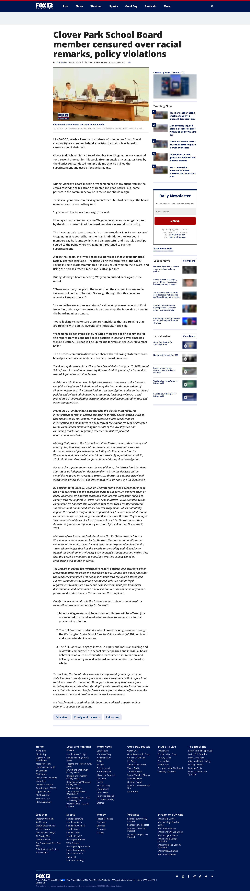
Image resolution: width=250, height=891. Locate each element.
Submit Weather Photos (138, 775)
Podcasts (133, 814)
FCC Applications (44, 802)
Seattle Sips (163, 764)
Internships (41, 781)
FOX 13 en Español (105, 795)
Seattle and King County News (77, 759)
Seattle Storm (72, 829)
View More (189, 260)
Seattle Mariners (74, 822)
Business (101, 825)
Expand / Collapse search (212, 6)
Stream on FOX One (170, 814)
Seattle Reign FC (74, 836)
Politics (100, 761)
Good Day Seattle (138, 746)
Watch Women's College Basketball (169, 846)
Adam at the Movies (136, 764)
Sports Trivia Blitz (74, 853)
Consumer (101, 778)
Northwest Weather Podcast (136, 829)
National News (104, 757)
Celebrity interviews (167, 771)
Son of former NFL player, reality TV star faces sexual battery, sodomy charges (165, 281)
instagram (183, 876)
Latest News (161, 260)
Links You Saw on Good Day (138, 786)
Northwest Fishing (74, 860)
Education (88, 62)
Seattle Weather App (45, 825)
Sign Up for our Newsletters (43, 759)
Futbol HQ (71, 857)
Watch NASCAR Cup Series (170, 831)
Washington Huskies (75, 839)
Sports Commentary (75, 850)
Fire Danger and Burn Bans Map (48, 844)
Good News (102, 792)
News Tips (41, 750)
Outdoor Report (134, 782)
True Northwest (134, 771)
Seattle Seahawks (74, 818)
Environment (103, 789)
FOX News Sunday (105, 799)
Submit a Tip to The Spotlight (197, 773)
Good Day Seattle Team (138, 754)
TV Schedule (41, 770)
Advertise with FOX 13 (46, 788)
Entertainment (103, 768)
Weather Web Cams (45, 818)
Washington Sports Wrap (78, 846)
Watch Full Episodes (197, 754)
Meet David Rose (196, 757)
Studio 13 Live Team (167, 754)
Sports (70, 814)
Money (101, 814)
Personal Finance (105, 818)
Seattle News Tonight (76, 754)
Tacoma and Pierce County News (79, 765)
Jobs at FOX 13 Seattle (46, 777)
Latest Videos (162, 336)
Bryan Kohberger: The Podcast (137, 835)
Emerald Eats (164, 761)
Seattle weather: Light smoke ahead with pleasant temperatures (182, 115)
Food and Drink (104, 771)
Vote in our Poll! (162, 248)
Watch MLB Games (167, 828)
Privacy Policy (178, 234)
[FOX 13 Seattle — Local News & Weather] (45, 6)
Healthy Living (103, 785)
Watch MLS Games (167, 854)
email (211, 876)
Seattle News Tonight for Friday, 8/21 (165, 394)
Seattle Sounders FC (75, 825)
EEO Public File (43, 798)
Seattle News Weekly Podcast (137, 820)
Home (40, 746)
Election (100, 764)
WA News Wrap (104, 754)
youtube (177, 876)
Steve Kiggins (61, 62)
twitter (206, 876)
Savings (100, 832)
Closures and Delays (45, 832)
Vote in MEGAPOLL (136, 757)
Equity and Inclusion (87, 717)
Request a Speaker (44, 784)
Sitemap (100, 802)
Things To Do (133, 768)
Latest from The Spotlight (200, 750)
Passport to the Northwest (170, 768)
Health (100, 782)
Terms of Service (177, 237)
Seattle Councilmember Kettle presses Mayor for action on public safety (164, 307)
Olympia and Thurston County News (76, 777)
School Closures (134, 778)
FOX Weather (42, 852)
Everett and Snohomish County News (77, 771)
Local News (102, 750)
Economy (101, 829)
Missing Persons (196, 764)
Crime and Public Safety (199, 761)
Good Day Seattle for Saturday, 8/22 (163, 343)
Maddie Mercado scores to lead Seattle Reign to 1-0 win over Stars (183, 144)
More (167, 6)
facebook (188, 876)
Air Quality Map (43, 836)
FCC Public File (42, 795)
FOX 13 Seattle (75, 62)
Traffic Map (41, 822)
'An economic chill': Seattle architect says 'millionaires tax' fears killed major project (167, 294)
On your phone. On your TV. (169, 72)
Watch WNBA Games (168, 850)
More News (104, 746)
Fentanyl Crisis (195, 768)
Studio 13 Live (167, 746)
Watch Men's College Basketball (168, 840)
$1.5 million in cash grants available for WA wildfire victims (183, 157)
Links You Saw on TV (45, 767)
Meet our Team (43, 763)
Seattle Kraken (73, 832)
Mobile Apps (41, 754)
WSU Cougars (72, 843)
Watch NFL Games (166, 818)
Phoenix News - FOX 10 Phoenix (77, 805)
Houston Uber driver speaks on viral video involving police (166, 268)
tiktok (194, 876)
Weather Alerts (43, 829)
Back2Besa (132, 791)
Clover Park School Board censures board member (79, 124)
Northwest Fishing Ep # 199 (165, 355)
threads (200, 876)
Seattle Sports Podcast (138, 824)
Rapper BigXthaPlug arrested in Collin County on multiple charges (166, 320)
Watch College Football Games (169, 823)
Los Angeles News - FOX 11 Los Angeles (78, 799)
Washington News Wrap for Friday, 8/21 (165, 382)
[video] (189, 345)
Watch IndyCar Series (168, 835)
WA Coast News (74, 788)
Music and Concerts (106, 775)
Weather (41, 814)
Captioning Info (43, 791)
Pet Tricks (132, 761)
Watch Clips (163, 750)
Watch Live (132, 750)
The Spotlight (197, 746)
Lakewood (113, 717)
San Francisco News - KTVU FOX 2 (76, 792)
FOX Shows (41, 774)
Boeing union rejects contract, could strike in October (164, 370)
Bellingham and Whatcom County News (78, 783)
